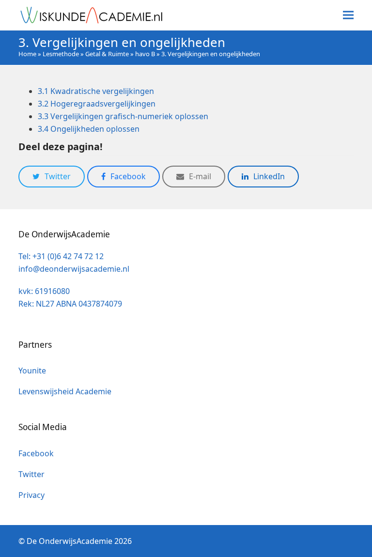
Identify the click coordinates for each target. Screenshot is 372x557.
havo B (145, 53)
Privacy (31, 495)
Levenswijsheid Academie (64, 391)
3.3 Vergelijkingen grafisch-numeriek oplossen (123, 116)
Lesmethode (61, 53)
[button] (348, 15)
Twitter (31, 474)
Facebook (36, 453)
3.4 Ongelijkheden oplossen (89, 129)
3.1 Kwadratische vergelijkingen (96, 91)
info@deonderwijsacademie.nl (73, 268)
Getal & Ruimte (107, 53)
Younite (32, 370)
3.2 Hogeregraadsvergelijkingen (96, 103)
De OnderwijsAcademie (69, 541)
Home (27, 53)
